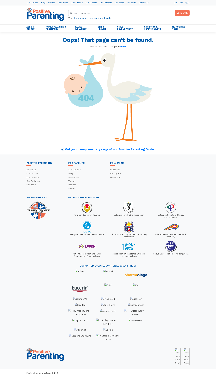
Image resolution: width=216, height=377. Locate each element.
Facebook (115, 169)
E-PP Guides (32, 2)
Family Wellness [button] (81, 28)
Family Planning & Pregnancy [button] (56, 28)
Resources (63, 2)
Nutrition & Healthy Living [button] (152, 28)
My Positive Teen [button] (178, 28)
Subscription (77, 2)
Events (51, 2)
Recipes (72, 184)
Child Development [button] (125, 28)
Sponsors (119, 2)
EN (175, 2)
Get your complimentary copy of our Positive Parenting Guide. (110, 149)
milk (108, 18)
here (123, 46)
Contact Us (144, 2)
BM (181, 2)
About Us (131, 2)
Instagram (115, 173)
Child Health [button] (102, 28)
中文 (187, 2)
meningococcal (96, 18)
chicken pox (79, 18)
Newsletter (115, 177)
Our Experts (91, 2)
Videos (71, 181)
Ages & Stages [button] (30, 28)
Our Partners (106, 2)
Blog (43, 2)
